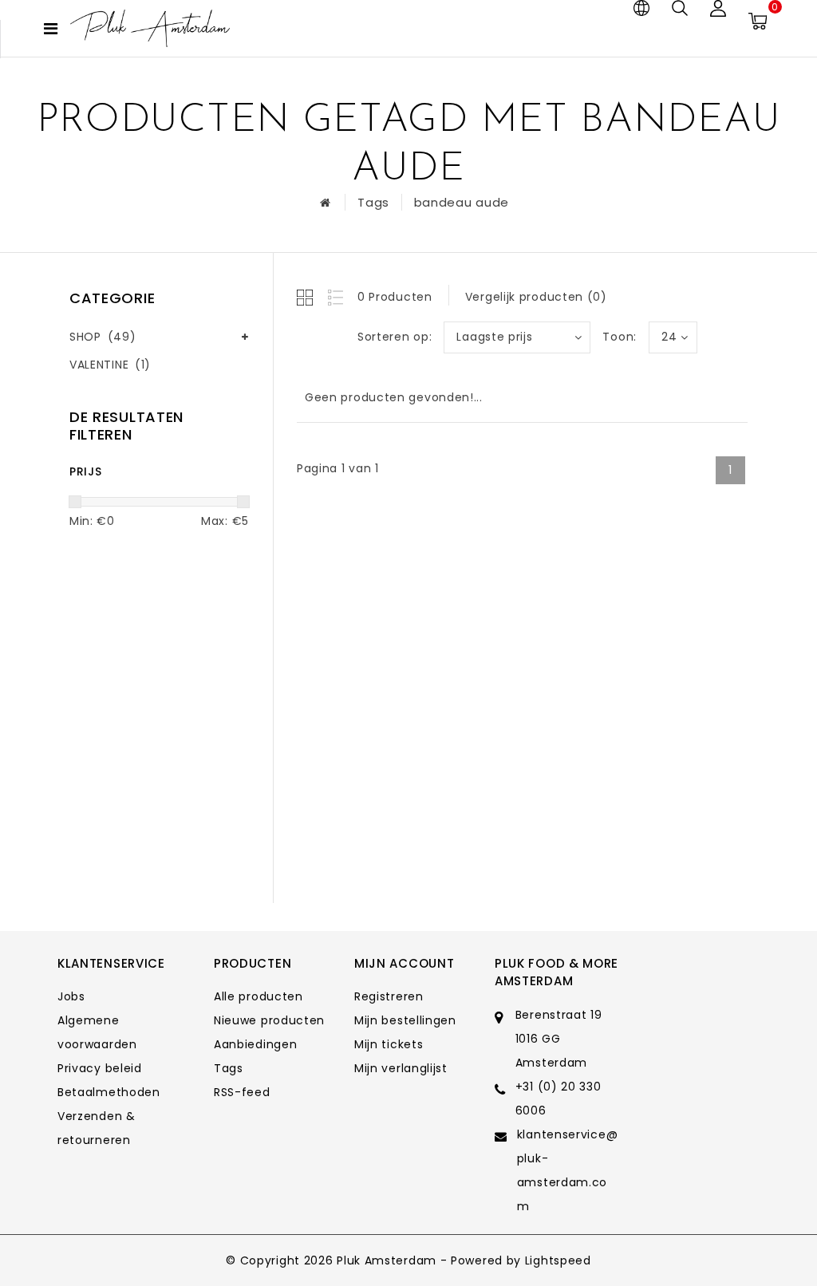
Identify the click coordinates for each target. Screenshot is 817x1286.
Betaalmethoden (108, 1092)
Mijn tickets (388, 1044)
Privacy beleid (99, 1068)
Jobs (71, 996)
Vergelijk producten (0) (536, 297)
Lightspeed (558, 1260)
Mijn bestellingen (405, 1020)
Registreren (389, 996)
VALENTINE (110, 365)
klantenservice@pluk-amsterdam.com (567, 1170)
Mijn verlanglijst (401, 1068)
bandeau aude (461, 202)
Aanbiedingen (255, 1044)
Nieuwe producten (269, 1020)
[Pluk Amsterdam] (150, 28)
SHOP (102, 337)
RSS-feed (242, 1092)
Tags (373, 202)
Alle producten (258, 996)
